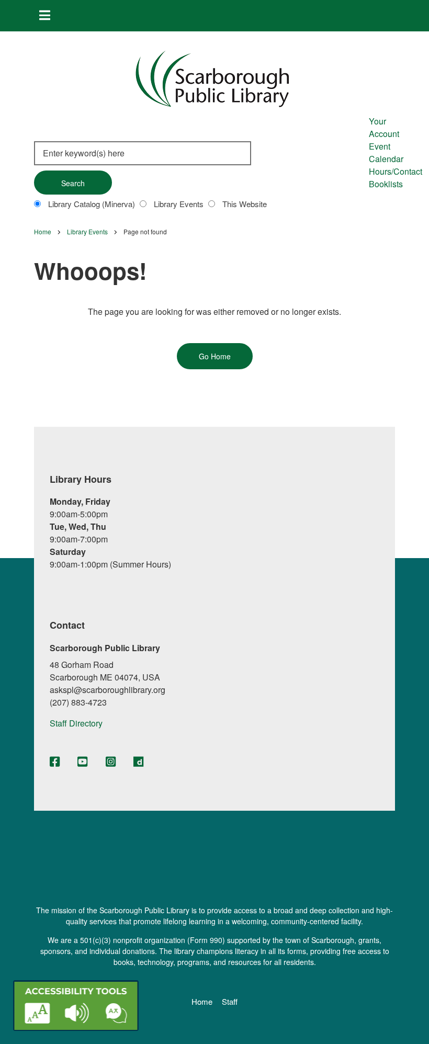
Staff (230, 1001)
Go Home (215, 356)
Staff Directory (76, 723)
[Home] (212, 78)
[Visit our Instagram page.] (111, 762)
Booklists (386, 184)
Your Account (384, 127)
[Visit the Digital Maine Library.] (138, 762)
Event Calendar (386, 152)
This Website (244, 203)
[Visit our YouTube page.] (82, 762)
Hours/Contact (395, 171)
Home (201, 1001)
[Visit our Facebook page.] (55, 762)
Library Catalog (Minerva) (91, 203)
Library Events (179, 203)
